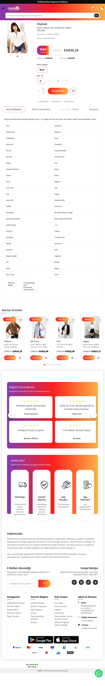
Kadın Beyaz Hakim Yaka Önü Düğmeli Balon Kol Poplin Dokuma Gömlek (91, 345)
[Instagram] (81, 582)
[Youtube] (95, 582)
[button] (17, 56)
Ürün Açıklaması (14, 109)
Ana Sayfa (58, 603)
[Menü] (3, 8)
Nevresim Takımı (14, 613)
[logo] (13, 8)
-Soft (39, 671)
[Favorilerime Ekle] (20, 320)
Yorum (75, 109)
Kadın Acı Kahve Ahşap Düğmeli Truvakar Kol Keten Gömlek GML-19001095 (12, 345)
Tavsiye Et (56, 101)
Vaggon (86, 341)
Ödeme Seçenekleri (41, 109)
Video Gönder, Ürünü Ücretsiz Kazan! (63, 617)
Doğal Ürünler (13, 616)
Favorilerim (59, 613)
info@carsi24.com (89, 628)
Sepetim (57, 609)
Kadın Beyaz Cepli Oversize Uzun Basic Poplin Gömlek (39, 345)
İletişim (34, 622)
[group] (17, 37)
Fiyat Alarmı (69, 101)
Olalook (42, 24)
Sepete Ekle (58, 90)
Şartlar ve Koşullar (38, 606)
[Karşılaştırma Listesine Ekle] (19, 357)
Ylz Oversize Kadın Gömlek (64, 345)
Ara (96, 15)
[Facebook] (74, 582)
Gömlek (71, 58)
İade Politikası (37, 609)
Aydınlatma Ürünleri (15, 603)
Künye (33, 613)
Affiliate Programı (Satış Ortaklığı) (61, 623)
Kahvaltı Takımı (13, 606)
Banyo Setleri (12, 609)
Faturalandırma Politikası (37, 617)
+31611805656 (87, 620)
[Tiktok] (88, 582)
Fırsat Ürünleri (60, 606)
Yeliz (59, 341)
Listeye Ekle (43, 101)
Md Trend (34, 341)
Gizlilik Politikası (37, 603)
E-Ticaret (44, 671)
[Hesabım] (96, 8)
